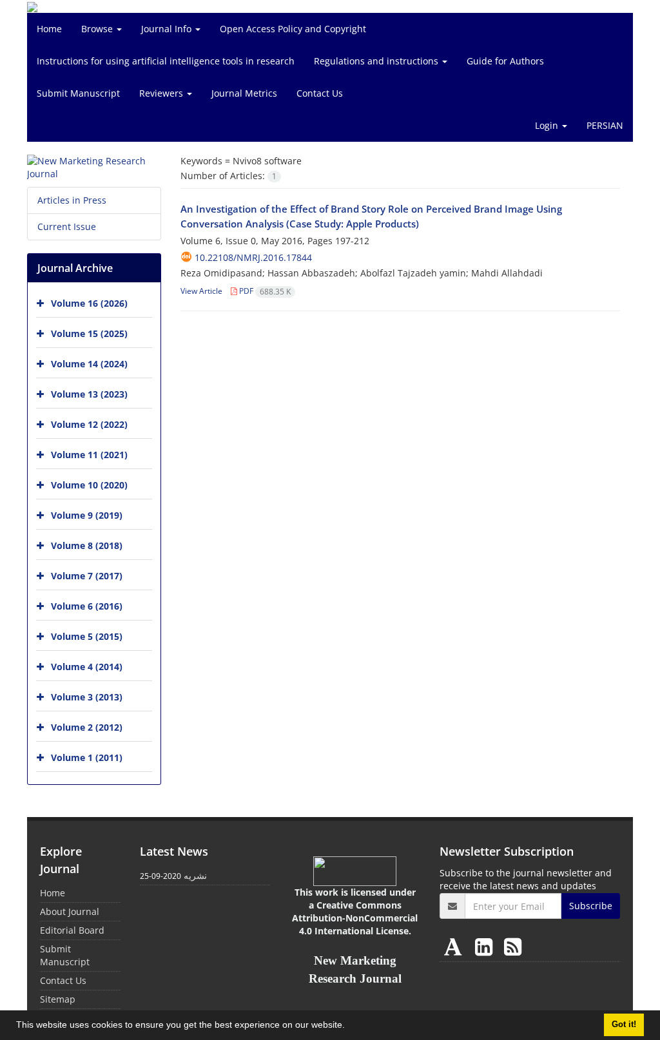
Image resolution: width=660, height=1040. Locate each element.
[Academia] (456, 946)
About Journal (69, 911)
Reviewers (162, 93)
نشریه (195, 875)
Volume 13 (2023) (89, 394)
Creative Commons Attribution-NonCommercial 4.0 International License (355, 918)
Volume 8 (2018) (86, 545)
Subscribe (590, 906)
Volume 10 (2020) (89, 485)
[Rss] (513, 946)
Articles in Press (71, 200)
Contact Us (319, 93)
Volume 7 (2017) (86, 576)
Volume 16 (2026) (89, 303)
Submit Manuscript (78, 93)
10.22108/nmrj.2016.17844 (253, 257)
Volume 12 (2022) (89, 424)
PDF (264, 290)
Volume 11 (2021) (89, 454)
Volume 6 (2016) (86, 606)
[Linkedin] (486, 946)
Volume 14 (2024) (89, 364)
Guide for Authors (505, 61)
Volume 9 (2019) (86, 515)
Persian (605, 125)
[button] (349, 1026)
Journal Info (167, 29)
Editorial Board (72, 930)
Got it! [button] (624, 1024)
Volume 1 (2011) (86, 757)
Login (548, 125)
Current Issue (66, 226)
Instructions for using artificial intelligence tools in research (166, 61)
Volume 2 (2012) (86, 727)
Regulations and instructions (377, 61)
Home (49, 29)
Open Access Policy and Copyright (293, 29)
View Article (201, 290)
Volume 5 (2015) (86, 636)
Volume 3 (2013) (86, 697)
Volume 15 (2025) (89, 333)
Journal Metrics (244, 93)
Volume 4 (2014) (86, 666)
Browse (98, 29)
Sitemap (57, 999)
